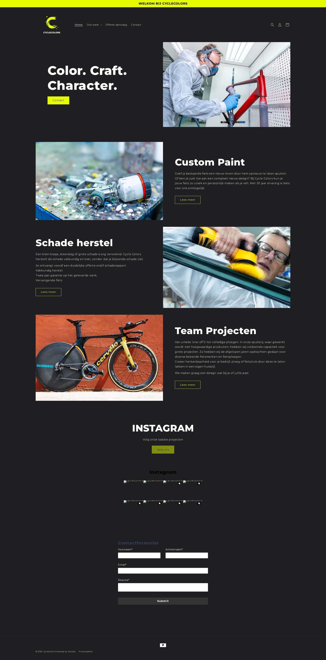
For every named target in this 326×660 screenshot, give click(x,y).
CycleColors (49, 651)
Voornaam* (125, 549)
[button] (94, 24)
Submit (163, 601)
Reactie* (123, 580)
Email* (122, 564)
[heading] (163, 543)
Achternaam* (174, 549)
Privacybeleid (86, 651)
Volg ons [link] (163, 449)
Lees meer (187, 199)
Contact (58, 100)
